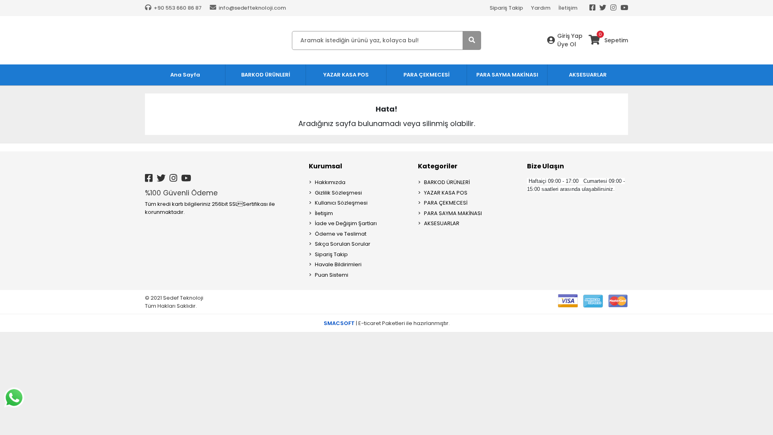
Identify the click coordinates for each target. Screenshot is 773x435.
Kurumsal (325, 166)
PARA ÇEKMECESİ (445, 203)
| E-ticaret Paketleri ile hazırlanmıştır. (387, 323)
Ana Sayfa (185, 75)
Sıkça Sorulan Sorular (342, 244)
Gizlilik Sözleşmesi (338, 193)
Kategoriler (437, 166)
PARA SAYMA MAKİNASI (453, 213)
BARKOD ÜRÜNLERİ (447, 182)
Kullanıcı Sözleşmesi (341, 203)
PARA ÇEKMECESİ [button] (426, 75)
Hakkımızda (330, 182)
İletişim (567, 8)
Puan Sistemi (331, 275)
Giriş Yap (570, 36)
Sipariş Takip (506, 8)
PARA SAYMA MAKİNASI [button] (507, 75)
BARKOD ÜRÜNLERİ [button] (265, 75)
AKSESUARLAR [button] (588, 75)
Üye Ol (566, 44)
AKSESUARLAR (441, 223)
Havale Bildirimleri (338, 264)
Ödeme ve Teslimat (340, 234)
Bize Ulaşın (545, 166)
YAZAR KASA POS (445, 193)
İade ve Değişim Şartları (346, 223)
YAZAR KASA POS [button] (346, 75)
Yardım (540, 8)
